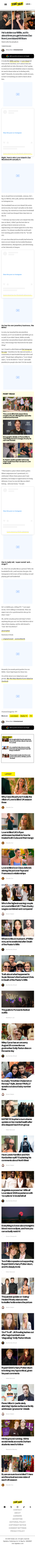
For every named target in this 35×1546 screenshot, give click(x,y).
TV (31, 716)
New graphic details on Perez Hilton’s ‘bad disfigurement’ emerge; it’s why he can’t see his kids (17, 438)
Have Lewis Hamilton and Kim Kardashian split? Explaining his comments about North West (16, 1157)
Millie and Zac (14, 61)
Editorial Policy (18, 1522)
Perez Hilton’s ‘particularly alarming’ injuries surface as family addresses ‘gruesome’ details (17, 1406)
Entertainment (18, 50)
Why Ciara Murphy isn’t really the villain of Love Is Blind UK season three (16, 800)
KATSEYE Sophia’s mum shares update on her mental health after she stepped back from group (16, 1122)
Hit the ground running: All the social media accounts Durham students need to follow (16, 1441)
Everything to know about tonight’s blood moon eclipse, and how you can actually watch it (17, 1228)
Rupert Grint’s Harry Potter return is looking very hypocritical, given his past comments (16, 1370)
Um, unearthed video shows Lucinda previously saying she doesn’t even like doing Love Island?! (20, 748)
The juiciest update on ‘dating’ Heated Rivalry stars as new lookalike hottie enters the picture (16, 1299)
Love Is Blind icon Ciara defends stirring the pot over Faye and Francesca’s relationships (16, 871)
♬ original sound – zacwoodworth (13, 639)
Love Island (25, 61)
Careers (17, 1516)
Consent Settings (17, 1528)
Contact (17, 1510)
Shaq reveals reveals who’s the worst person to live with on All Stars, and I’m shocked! (20, 756)
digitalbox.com (19, 1543)
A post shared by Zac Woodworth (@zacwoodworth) (19, 153)
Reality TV (24, 716)
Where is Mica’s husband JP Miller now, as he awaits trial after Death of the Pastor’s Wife (17, 942)
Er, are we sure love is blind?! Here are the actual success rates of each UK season (17, 1477)
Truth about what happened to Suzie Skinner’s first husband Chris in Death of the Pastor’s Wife (17, 977)
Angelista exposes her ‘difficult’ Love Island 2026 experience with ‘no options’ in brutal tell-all (17, 1193)
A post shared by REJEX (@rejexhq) (18, 531)
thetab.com (14, 1539)
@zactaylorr (5, 631)
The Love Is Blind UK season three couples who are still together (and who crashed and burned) (17, 415)
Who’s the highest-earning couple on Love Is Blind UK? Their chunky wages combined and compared (17, 906)
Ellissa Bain (9, 50)
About (17, 1513)
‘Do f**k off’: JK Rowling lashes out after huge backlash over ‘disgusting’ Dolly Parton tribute (17, 1335)
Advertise (18, 1519)
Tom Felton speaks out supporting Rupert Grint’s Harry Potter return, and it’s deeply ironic (17, 1264)
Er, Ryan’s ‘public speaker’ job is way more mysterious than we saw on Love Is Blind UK (17, 461)
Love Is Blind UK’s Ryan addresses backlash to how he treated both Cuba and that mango (17, 835)
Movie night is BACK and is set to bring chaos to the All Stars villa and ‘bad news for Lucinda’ (20, 741)
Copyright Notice (17, 1525)
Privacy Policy (17, 1531)
